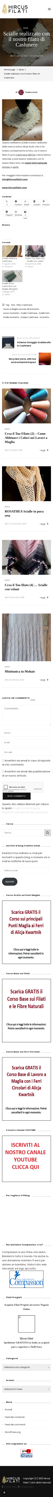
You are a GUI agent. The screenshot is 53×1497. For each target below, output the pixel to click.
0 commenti (37, 55)
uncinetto (44, 317)
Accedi (8, 1409)
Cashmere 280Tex (25, 154)
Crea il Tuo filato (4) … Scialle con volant (35, 260)
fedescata (31, 92)
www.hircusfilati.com (14, 187)
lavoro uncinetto (11, 313)
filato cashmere (24, 305)
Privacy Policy (10, 1486)
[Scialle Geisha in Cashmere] (12, 251)
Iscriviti (10, 881)
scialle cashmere (29, 313)
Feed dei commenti (15, 1424)
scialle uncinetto (11, 317)
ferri (13, 305)
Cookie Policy (27, 1486)
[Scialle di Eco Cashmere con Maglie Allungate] (12, 276)
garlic (16, 167)
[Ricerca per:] (23, 832)
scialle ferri (44, 313)
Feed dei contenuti (15, 1417)
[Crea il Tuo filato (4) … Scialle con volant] (35, 251)
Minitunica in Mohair (20, 671)
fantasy (6, 167)
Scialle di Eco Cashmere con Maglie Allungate (10, 286)
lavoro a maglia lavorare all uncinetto (21, 309)
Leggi (43, 450)
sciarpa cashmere (29, 317)
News (25, 28)
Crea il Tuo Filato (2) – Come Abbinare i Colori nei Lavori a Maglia (26, 438)
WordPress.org (13, 1432)
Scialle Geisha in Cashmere (9, 260)
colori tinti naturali (36, 163)
